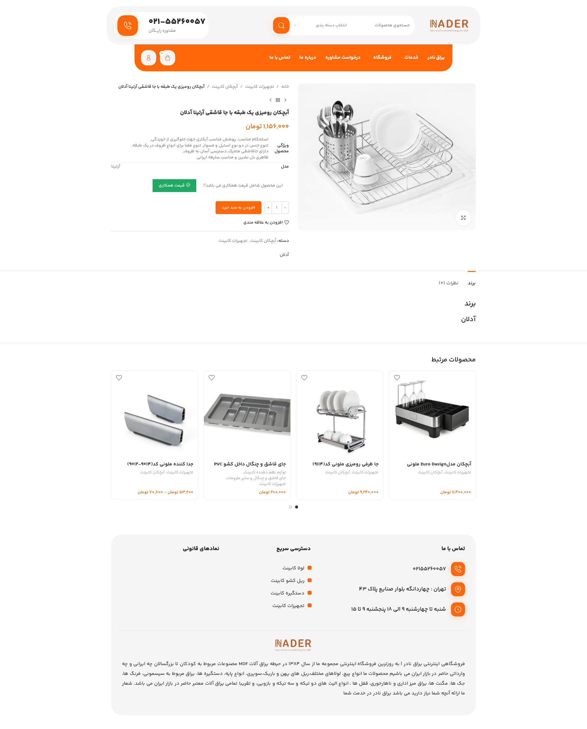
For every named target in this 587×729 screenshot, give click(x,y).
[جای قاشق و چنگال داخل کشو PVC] (247, 414)
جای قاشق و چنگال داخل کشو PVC (250, 464)
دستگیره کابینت (288, 593)
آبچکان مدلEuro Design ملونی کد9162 (439, 468)
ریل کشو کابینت (288, 581)
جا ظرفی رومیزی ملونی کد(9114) (345, 464)
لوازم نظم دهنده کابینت (265, 473)
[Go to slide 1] (296, 507)
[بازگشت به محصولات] (278, 100)
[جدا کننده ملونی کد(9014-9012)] (154, 414)
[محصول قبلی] (285, 100)
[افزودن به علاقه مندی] (396, 378)
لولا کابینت (293, 568)
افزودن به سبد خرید (238, 208)
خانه (285, 86)
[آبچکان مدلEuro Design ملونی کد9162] (432, 414)
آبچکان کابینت (225, 86)
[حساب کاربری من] (148, 58)
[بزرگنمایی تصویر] (463, 217)
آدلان (284, 255)
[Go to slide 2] (290, 507)
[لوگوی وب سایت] (449, 25)
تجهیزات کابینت (259, 86)
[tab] (472, 280)
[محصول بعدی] (270, 100)
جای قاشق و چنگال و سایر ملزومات (256, 478)
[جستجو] (281, 25)
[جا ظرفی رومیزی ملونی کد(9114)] (340, 414)
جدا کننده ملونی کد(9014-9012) (160, 464)
